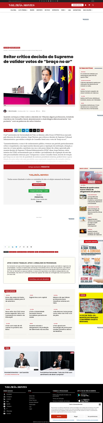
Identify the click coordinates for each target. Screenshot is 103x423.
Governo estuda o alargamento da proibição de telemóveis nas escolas (39, 327)
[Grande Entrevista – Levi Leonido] (21, 360)
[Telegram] (51, 1)
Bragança (83, 71)
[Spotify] (48, 1)
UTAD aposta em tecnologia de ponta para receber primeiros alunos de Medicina (62, 328)
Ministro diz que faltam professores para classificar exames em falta (61, 300)
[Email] (34, 130)
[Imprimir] (38, 130)
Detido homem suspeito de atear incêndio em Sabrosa (89, 92)
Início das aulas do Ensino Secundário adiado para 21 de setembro (15, 299)
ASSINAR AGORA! (39, 185)
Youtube (9, 413)
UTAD (56, 251)
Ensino (31, 323)
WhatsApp (9, 411)
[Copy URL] (30, 130)
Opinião (31, 295)
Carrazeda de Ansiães (93, 207)
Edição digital (77, 5)
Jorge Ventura (31, 251)
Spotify (8, 404)
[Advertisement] (51, 30)
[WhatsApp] (55, 1)
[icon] (89, 5)
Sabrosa (83, 89)
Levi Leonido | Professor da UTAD (12, 374)
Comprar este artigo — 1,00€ (39, 191)
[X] (53, 1)
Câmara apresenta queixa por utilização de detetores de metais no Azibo (90, 84)
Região (82, 103)
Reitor (36, 251)
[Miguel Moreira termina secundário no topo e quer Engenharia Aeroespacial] (83, 219)
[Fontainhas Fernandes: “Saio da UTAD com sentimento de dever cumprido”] (57, 360)
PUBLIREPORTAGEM (92, 194)
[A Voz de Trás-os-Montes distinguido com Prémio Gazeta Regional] (91, 306)
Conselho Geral (13, 251)
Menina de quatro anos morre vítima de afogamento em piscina (90, 189)
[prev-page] (5, 337)
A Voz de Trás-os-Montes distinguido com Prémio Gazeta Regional (89, 318)
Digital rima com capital (38, 297)
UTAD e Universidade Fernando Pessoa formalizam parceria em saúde (38, 314)
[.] (85, 5)
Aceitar (59, 416)
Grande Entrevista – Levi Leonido (16, 372)
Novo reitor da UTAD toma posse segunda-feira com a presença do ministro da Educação (15, 314)
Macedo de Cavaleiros (86, 80)
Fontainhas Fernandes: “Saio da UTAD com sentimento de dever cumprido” (56, 373)
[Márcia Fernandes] (5, 111)
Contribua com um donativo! (39, 279)
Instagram (9, 396)
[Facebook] (39, 1)
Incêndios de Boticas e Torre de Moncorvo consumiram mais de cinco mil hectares (90, 107)
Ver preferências (92, 416)
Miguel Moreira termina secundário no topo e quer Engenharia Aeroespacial (94, 222)
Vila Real (6, 47)
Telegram (9, 406)
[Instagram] (42, 1)
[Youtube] (57, 1)
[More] (42, 130)
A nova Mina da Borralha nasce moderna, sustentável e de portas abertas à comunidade (95, 200)
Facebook (9, 394)
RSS (8, 401)
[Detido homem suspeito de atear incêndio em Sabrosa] (83, 231)
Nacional (8, 295)
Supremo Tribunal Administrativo (46, 251)
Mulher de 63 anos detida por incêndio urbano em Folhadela (90, 99)
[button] (100, 404)
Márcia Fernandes (13, 111)
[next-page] (8, 337)
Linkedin (9, 399)
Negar (76, 416)
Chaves (89, 217)
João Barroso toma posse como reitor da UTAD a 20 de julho (62, 313)
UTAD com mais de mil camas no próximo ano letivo (13, 327)
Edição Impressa (15, 47)
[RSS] (46, 1)
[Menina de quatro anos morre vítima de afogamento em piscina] (91, 177)
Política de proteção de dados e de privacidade (63, 420)
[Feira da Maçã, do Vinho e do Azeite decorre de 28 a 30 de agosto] (83, 208)
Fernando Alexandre (22, 251)
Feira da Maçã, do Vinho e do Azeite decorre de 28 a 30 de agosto (95, 211)
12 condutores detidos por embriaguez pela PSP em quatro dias (89, 75)
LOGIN (92, 1)
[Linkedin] (44, 1)
